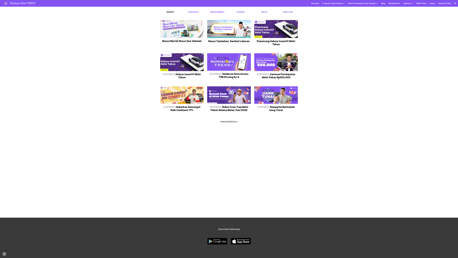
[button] (455, 3)
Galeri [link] (432, 3)
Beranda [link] (315, 3)
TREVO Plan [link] (421, 3)
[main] (170, 12)
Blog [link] (383, 3)
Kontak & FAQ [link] (444, 3)
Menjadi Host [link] (394, 3)
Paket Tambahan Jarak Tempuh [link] (362, 3)
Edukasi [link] (406, 3)
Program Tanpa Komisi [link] (332, 3)
